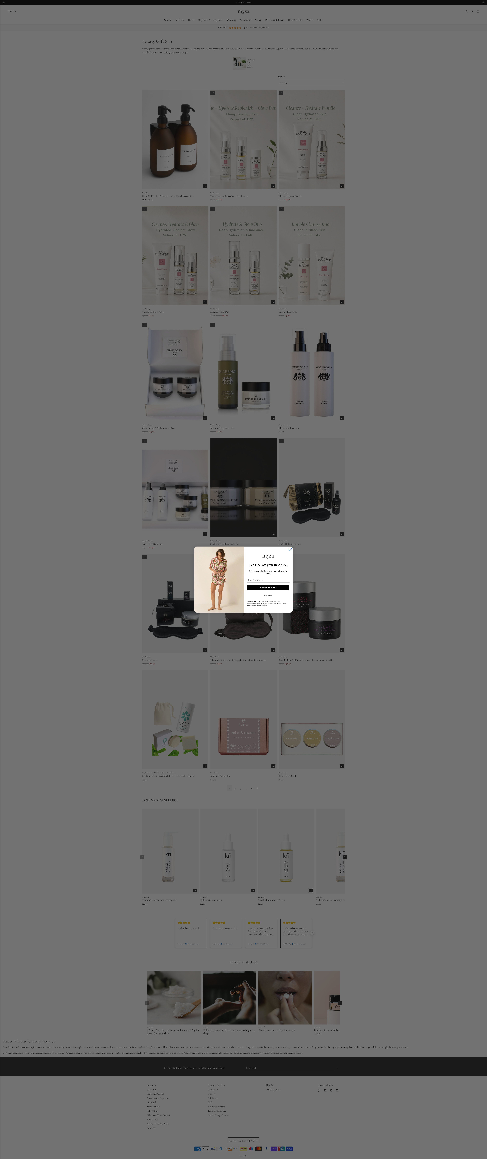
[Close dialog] (290, 549)
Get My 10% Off (268, 587)
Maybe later (268, 595)
